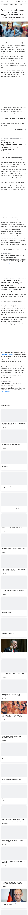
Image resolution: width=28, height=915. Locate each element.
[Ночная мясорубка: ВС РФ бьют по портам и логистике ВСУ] (14, 836)
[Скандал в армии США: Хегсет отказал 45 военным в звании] (14, 606)
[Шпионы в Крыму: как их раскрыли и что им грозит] (14, 481)
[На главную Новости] (8, 1)
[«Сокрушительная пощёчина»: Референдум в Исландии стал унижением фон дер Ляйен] (14, 502)
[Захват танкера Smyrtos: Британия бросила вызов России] (14, 460)
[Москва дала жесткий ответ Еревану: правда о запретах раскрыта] (14, 419)
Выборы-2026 (5, 4)
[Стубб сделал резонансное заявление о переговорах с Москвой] (14, 794)
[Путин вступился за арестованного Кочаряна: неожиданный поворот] (14, 627)
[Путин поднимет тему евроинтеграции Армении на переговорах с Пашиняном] (14, 878)
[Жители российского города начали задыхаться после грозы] (14, 732)
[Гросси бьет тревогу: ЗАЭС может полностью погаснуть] (14, 857)
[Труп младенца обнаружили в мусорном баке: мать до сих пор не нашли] (14, 565)
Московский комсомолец (15, 278)
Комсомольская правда (13, 7)
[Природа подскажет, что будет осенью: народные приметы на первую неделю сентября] (14, 711)
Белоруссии (4, 354)
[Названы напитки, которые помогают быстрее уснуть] (14, 752)
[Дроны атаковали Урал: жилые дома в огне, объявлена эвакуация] (14, 669)
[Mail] (4, 1)
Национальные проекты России (16, 138)
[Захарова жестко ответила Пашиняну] (14, 440)
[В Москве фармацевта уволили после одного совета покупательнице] (14, 544)
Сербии (11, 354)
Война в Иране (14, 4)
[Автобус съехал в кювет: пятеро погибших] (14, 586)
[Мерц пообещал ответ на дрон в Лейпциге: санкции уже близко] (14, 898)
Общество (22, 7)
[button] (14, 30)
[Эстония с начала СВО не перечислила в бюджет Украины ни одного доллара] (14, 773)
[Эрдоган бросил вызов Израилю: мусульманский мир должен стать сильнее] (14, 648)
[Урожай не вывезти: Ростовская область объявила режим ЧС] (14, 523)
